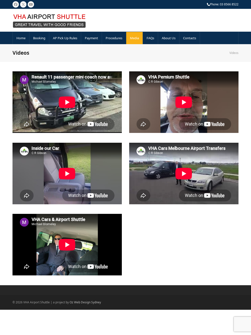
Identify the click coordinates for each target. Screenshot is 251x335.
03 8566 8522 (229, 4)
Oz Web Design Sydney (85, 302)
